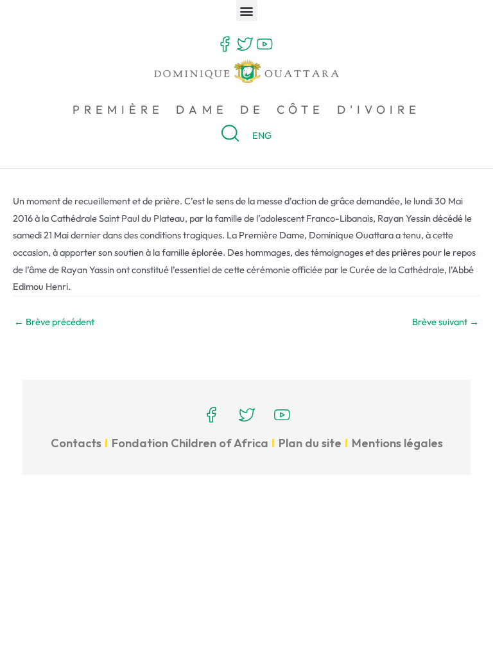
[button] (246, 10)
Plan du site (310, 443)
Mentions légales (397, 443)
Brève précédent (54, 322)
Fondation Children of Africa (190, 443)
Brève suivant (445, 322)
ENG (262, 135)
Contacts (76, 443)
